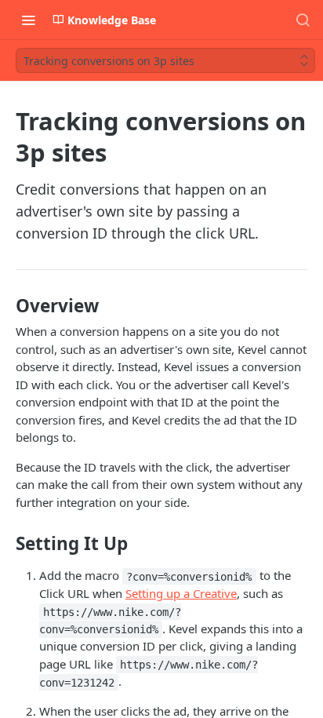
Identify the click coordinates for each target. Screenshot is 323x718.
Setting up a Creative (181, 593)
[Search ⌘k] (302, 19)
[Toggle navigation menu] (28, 19)
